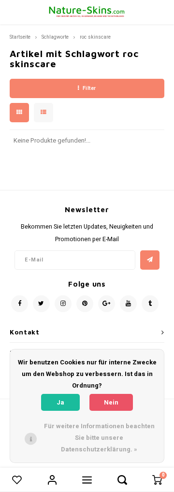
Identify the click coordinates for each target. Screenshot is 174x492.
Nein (111, 402)
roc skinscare (95, 37)
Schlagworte (55, 37)
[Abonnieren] (150, 260)
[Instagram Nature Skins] (63, 303)
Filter (89, 88)
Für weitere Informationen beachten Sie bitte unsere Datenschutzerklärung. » (99, 437)
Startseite (20, 37)
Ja (60, 402)
